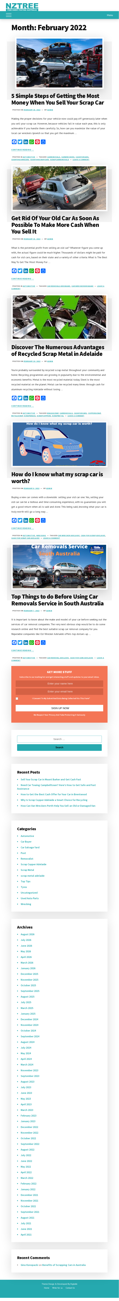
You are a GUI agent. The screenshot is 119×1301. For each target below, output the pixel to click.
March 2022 (27, 1178)
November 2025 (29, 979)
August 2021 (27, 1217)
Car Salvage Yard (30, 847)
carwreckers (68, 157)
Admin (50, 110)
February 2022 (29, 1183)
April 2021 (26, 1234)
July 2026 (26, 940)
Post (23, 853)
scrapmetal (58, 416)
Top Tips (25, 881)
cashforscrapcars (39, 159)
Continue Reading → (22, 149)
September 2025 (30, 991)
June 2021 (26, 1229)
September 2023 (30, 1076)
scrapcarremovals (59, 159)
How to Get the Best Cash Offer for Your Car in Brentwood (54, 794)
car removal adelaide (58, 658)
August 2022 (27, 1149)
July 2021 (26, 1223)
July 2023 (26, 1087)
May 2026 (26, 951)
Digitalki (73, 1284)
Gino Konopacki (29, 1265)
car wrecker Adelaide (69, 535)
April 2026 (26, 957)
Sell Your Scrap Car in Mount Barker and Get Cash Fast (51, 779)
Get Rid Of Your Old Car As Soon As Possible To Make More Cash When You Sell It (55, 224)
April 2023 (26, 1104)
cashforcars (82, 157)
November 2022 (29, 1132)
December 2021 (29, 1195)
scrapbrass (30, 416)
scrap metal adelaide (32, 875)
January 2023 (28, 1121)
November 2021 (29, 1200)
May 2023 (26, 1098)
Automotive (29, 157)
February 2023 (29, 1115)
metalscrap (17, 416)
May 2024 (26, 1053)
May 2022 (26, 1166)
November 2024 (29, 1025)
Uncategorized (29, 892)
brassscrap (53, 413)
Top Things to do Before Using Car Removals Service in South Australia (57, 600)
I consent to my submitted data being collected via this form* (61, 698)
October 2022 (28, 1138)
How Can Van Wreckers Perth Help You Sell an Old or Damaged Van (58, 805)
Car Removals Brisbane (58, 286)
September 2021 (30, 1212)
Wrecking (41, 535)
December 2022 (29, 1127)
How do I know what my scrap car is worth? (57, 477)
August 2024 (27, 1042)
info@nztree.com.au (17, 1292)
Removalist (27, 858)
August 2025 (27, 996)
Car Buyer (26, 841)
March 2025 (27, 1008)
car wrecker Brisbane (82, 286)
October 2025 (28, 985)
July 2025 (26, 1002)
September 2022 (30, 1144)
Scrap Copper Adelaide (33, 864)
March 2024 (27, 1064)
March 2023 (27, 1110)
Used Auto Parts (30, 898)
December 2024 (29, 1019)
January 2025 (28, 1013)
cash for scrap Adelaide (93, 535)
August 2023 (27, 1081)
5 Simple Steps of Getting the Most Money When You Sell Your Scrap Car (57, 99)
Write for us (57, 1288)
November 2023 (29, 1070)
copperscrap (94, 413)
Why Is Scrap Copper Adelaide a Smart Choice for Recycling (54, 800)
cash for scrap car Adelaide (25, 538)
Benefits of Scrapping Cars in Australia (64, 1265)
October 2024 (28, 1030)
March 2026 (27, 962)
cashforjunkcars (20, 159)
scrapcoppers (44, 416)
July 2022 (26, 1155)
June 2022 (26, 1161)
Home (46, 1288)
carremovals (53, 157)
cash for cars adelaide (81, 658)
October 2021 (28, 1206)
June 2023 (26, 1093)
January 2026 (28, 968)
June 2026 (26, 945)
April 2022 (26, 1172)
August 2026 (27, 934)
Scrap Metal (27, 870)
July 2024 (26, 1047)
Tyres (24, 887)
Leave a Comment (81, 159)
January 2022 (28, 1189)
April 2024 (26, 1059)
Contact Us (70, 1288)
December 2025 (29, 974)
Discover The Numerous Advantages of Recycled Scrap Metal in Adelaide (57, 350)
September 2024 (30, 1036)
